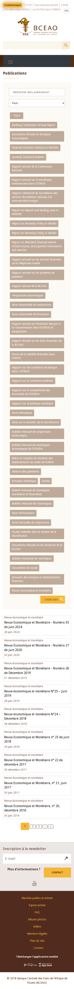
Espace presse (37, 905)
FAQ (37, 912)
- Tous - (16, 115)
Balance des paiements (25, 471)
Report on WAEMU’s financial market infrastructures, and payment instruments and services (37, 246)
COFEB (64, 5)
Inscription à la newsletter (24, 849)
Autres (46, 481)
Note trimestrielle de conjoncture (31, 304)
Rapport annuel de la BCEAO (29, 286)
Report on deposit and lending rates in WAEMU (35, 212)
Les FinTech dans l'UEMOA (46, 9)
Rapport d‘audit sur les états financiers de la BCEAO (37, 342)
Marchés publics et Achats (37, 898)
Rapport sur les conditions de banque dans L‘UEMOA (34, 369)
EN (66, 10)
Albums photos (37, 919)
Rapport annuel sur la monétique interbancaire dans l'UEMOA (32, 181)
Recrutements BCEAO (46, 5)
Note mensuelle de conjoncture (30, 522)
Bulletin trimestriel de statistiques (32, 558)
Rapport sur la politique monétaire (32, 403)
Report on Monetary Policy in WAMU (34, 223)
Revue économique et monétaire (31, 590)
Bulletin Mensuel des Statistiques (32, 503)
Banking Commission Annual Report (33, 125)
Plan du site (37, 940)
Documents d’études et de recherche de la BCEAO (37, 547)
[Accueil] (37, 26)
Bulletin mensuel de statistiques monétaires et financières (31, 492)
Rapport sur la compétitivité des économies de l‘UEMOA (31, 392)
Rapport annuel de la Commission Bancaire (32, 168)
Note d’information (23, 513)
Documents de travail (24, 567)
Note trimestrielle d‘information (30, 314)
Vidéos (37, 926)
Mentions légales (37, 933)
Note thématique (22, 412)
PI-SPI (29, 5)
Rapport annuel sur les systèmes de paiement (33, 274)
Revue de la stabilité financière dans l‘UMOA (33, 356)
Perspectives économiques (27, 295)
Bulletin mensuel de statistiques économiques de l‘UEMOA (31, 446)
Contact (57, 872)
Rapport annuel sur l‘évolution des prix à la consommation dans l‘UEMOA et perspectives (36, 327)
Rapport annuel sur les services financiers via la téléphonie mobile (36, 261)
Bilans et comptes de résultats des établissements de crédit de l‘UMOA (33, 460)
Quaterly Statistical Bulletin (28, 157)
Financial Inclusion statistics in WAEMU (35, 147)
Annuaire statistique (24, 481)
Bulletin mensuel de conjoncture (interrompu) (31, 433)
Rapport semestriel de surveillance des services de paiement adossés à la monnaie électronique (35, 196)
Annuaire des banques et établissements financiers (36, 579)
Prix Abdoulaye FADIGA (17, 9)
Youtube (36, 883)
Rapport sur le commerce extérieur (32, 380)
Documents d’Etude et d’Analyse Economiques (31, 136)
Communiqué (12, 5)
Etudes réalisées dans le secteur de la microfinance (34, 533)
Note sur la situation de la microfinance (35, 422)
